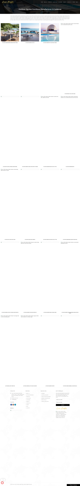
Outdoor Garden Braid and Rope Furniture (70, 239)
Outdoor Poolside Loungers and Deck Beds (10, 166)
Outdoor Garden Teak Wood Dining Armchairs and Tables (70, 312)
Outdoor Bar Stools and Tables (70, 93)
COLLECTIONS (28, 398)
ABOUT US (28, 393)
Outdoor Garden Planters (50, 385)
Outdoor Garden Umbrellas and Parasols (70, 385)
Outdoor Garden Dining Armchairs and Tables (10, 42)
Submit (62, 405)
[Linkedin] (15, 405)
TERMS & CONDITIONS (45, 401)
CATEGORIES (28, 399)
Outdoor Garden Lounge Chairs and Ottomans (30, 166)
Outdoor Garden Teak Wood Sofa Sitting (50, 239)
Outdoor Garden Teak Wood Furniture (30, 312)
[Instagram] (13, 405)
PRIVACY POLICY (43, 399)
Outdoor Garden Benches (70, 166)
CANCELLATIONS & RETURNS (46, 396)
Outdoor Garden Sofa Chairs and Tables (50, 42)
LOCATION (28, 407)
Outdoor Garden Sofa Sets (30, 42)
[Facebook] (11, 405)
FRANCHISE (28, 396)
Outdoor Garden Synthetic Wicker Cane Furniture (10, 312)
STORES (27, 404)
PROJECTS (27, 401)
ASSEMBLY (43, 393)
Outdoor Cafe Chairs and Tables (10, 239)
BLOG (27, 406)
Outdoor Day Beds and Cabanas (30, 239)
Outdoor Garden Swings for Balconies (50, 312)
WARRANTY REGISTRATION (45, 398)
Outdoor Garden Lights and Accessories (30, 385)
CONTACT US (28, 403)
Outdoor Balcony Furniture (10, 385)
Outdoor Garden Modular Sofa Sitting (50, 166)
